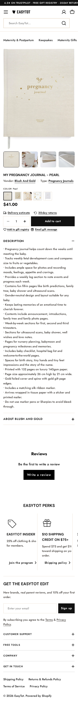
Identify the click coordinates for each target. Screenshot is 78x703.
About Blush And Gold (23, 419)
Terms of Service (14, 686)
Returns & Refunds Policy (44, 679)
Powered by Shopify (39, 696)
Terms (49, 620)
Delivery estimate (19, 213)
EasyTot (19, 696)
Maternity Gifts (67, 40)
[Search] (63, 23)
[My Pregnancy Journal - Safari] (17, 196)
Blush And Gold (25, 181)
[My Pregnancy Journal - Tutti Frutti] (27, 196)
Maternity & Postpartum (18, 40)
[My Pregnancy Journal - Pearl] (7, 196)
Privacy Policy (39, 686)
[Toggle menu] (5, 12)
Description (13, 241)
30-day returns (47, 213)
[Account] (63, 12)
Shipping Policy (13, 679)
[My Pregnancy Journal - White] (47, 196)
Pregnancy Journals (60, 181)
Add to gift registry (18, 229)
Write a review (39, 474)
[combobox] (36, 23)
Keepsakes (46, 40)
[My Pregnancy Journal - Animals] (37, 196)
